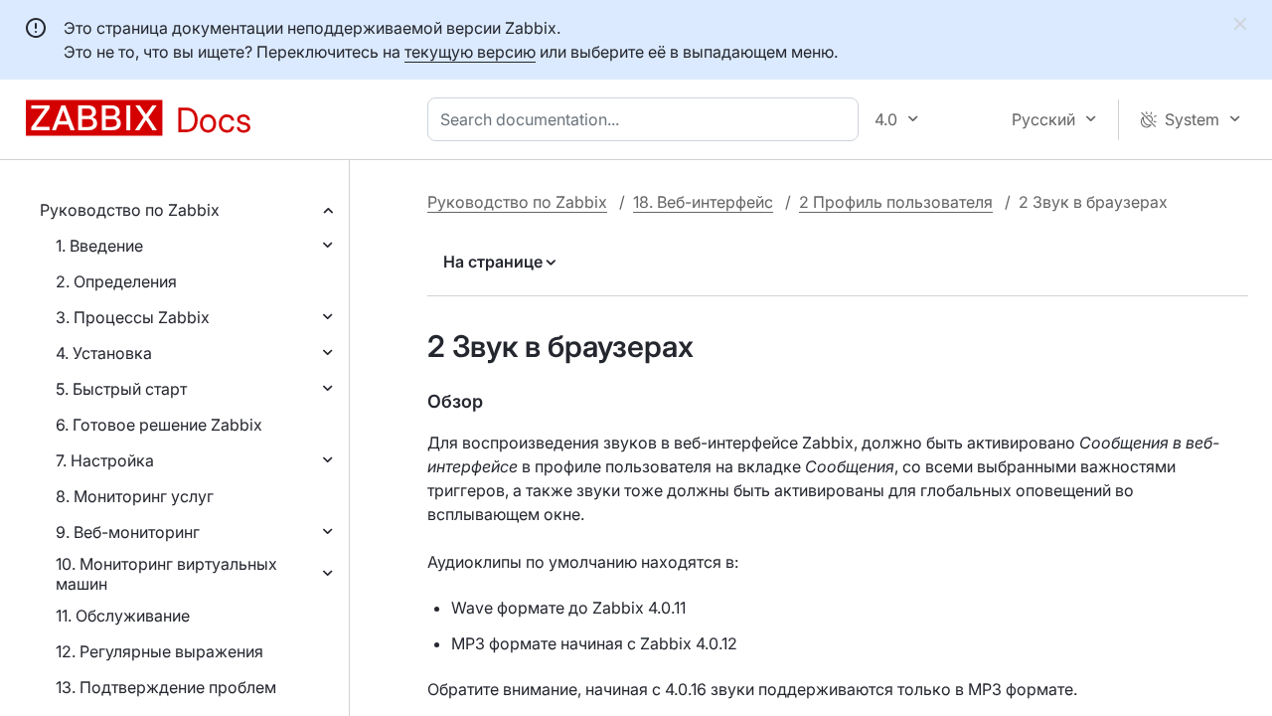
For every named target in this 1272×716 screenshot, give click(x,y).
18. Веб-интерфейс (703, 202)
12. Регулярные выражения (159, 651)
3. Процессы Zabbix (133, 317)
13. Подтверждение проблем (166, 687)
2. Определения (116, 281)
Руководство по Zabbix (130, 210)
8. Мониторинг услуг (135, 496)
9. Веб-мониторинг (128, 532)
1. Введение (99, 246)
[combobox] (647, 119)
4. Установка (104, 353)
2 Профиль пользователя (896, 202)
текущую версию (470, 52)
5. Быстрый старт (121, 389)
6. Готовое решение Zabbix (159, 425)
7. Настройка (105, 460)
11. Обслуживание (123, 616)
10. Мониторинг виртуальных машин (166, 574)
